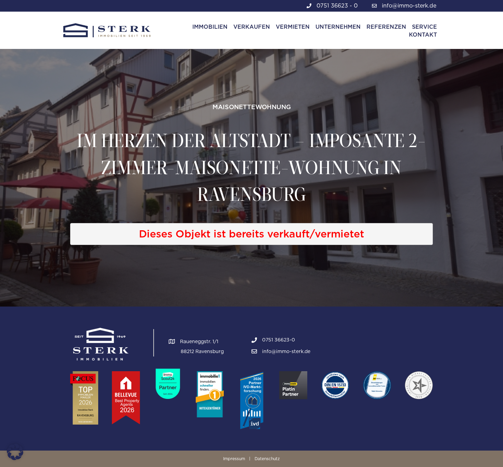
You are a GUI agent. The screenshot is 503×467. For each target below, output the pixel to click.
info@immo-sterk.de (409, 5)
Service (424, 27)
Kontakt (423, 34)
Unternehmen (338, 27)
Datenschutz (267, 458)
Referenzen (386, 27)
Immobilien (210, 27)
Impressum (234, 458)
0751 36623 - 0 (337, 5)
